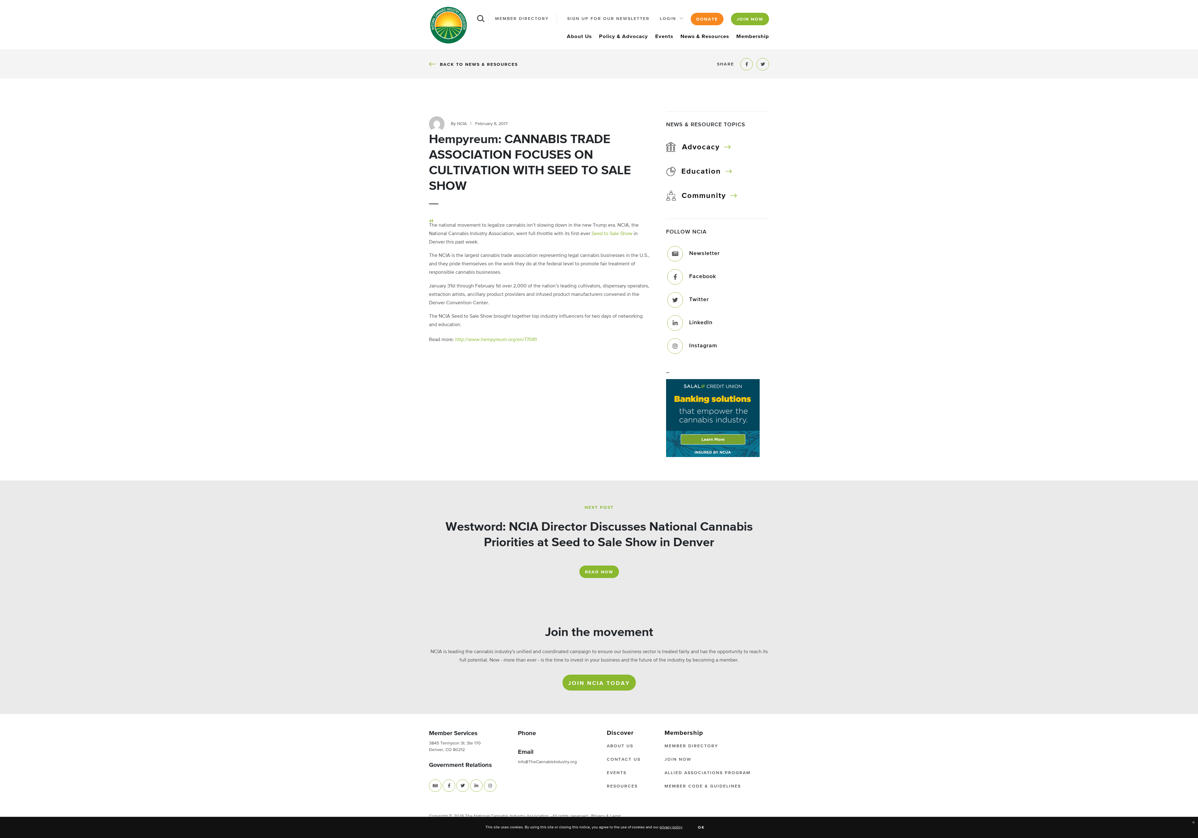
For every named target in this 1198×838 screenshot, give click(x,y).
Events (664, 36)
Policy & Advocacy (623, 36)
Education (701, 171)
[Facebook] (675, 277)
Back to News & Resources (479, 64)
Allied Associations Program (708, 773)
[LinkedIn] (675, 323)
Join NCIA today (599, 683)
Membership (752, 36)
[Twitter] (675, 300)
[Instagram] (675, 346)
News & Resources (704, 36)
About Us (579, 36)
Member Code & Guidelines (703, 786)
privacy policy (671, 827)
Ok (701, 828)
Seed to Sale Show (612, 233)
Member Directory (522, 19)
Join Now (750, 19)
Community (704, 196)
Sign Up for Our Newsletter (608, 19)
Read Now (599, 572)
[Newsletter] (675, 254)
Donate (707, 19)
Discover (620, 733)
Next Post (599, 507)
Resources (622, 786)
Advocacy (701, 147)
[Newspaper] (435, 785)
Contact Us (623, 759)
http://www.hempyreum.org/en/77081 (496, 339)
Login (668, 19)
